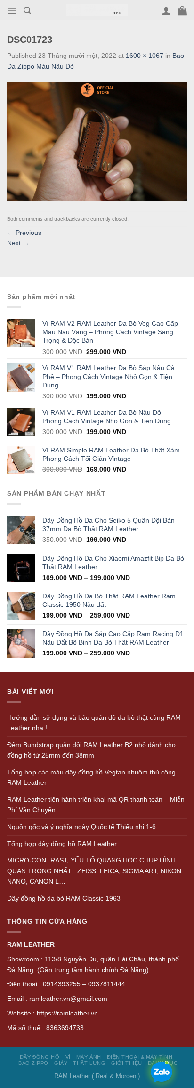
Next (18, 243)
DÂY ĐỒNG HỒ (40, 1057)
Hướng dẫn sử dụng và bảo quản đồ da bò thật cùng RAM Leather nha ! (94, 723)
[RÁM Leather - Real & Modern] (97, 10)
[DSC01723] (97, 141)
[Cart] (182, 10)
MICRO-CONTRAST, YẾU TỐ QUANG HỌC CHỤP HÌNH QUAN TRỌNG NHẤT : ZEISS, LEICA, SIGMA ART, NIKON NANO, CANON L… (94, 870)
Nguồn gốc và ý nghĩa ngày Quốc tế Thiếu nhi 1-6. (82, 826)
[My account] (166, 10)
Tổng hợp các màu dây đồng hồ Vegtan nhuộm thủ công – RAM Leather (94, 777)
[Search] (27, 10)
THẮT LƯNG (89, 1063)
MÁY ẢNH (88, 1057)
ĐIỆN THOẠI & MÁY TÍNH (139, 1057)
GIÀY (60, 1063)
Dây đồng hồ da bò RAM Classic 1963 (64, 898)
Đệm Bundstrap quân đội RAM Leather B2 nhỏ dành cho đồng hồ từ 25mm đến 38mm (91, 750)
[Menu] (12, 11)
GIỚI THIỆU (126, 1063)
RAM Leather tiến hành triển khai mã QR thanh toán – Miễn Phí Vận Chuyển (96, 805)
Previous (24, 232)
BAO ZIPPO (33, 1063)
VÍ (68, 1057)
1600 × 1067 (144, 55)
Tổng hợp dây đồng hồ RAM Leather (62, 843)
